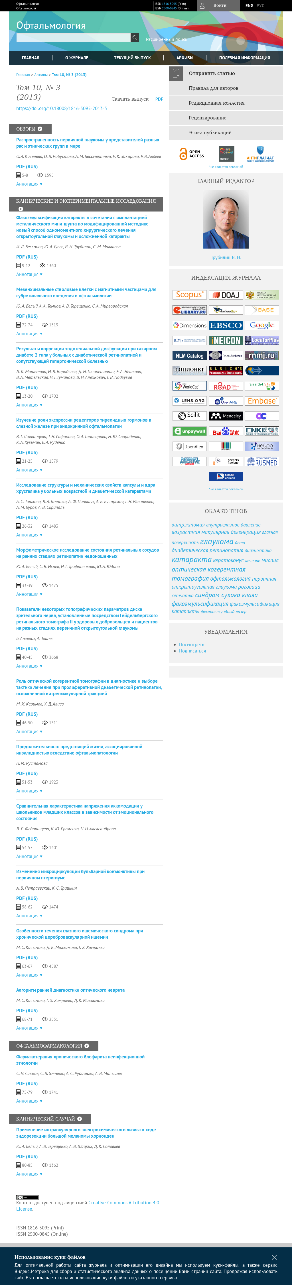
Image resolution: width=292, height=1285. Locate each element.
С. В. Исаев (49, 566)
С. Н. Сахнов (27, 1073)
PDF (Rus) (27, 166)
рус (260, 5)
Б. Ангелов (25, 638)
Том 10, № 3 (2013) (69, 74)
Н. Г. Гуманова (62, 377)
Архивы (185, 57)
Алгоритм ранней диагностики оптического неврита (70, 990)
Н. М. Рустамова (32, 763)
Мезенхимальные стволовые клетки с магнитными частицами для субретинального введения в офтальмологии (86, 292)
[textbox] (74, 37)
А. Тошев (44, 638)
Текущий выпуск (132, 57)
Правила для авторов (213, 88)
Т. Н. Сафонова (61, 436)
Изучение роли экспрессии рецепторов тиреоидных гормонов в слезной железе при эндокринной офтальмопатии (83, 423)
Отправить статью (212, 73)
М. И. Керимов (29, 704)
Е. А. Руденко (53, 442)
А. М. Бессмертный (93, 156)
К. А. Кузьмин (28, 442)
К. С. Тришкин (64, 888)
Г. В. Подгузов (119, 377)
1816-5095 (169, 4)
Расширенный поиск (166, 39)
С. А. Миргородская (110, 306)
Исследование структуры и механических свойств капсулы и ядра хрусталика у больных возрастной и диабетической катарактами (85, 488)
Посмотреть (191, 644)
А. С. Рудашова (80, 1073)
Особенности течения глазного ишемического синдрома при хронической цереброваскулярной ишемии (79, 934)
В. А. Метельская (32, 377)
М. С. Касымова (30, 947)
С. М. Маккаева (107, 246)
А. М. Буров (26, 507)
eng (249, 5)
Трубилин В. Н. (226, 257)
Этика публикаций (210, 132)
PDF (159, 99)
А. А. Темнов (49, 306)
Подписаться (192, 651)
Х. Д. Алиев (54, 704)
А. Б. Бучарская (109, 501)
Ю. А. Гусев (53, 246)
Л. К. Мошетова (31, 371)
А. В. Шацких (80, 1146)
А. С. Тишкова (28, 501)
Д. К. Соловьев (107, 1146)
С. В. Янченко (52, 1073)
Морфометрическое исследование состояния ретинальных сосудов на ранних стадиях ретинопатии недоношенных (87, 553)
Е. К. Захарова (126, 156)
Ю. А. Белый (27, 306)
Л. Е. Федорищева (32, 828)
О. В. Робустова (59, 156)
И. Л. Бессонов (29, 246)
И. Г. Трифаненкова (78, 566)
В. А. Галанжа (54, 501)
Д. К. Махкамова (61, 947)
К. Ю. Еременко (65, 828)
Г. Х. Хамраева (92, 947)
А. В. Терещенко (76, 306)
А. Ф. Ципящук (81, 501)
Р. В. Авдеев (151, 156)
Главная (30, 57)
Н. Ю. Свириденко (124, 436)
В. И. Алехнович (90, 377)
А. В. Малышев (108, 1073)
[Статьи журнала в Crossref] (226, 154)
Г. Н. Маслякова (139, 501)
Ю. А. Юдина (108, 566)
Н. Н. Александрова (98, 828)
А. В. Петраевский (33, 888)
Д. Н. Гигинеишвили (96, 371)
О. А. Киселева (29, 156)
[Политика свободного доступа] (192, 154)
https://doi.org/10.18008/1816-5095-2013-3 (61, 108)
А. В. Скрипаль (51, 507)
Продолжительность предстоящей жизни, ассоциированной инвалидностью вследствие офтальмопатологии (79, 749)
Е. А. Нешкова (128, 371)
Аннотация (27, 184)
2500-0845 (169, 8)
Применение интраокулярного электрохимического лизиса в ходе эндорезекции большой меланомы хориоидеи (86, 1133)
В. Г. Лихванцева (31, 436)
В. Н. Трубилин (78, 246)
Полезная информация (244, 57)
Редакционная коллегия (217, 103)
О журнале (76, 57)
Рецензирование (207, 118)
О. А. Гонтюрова (91, 436)
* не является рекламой (226, 166)
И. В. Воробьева (62, 371)
